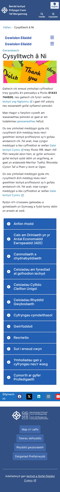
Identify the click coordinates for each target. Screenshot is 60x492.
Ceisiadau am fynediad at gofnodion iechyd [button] (32, 271)
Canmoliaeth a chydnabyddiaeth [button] (28, 256)
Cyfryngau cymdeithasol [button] (33, 315)
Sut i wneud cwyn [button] (28, 349)
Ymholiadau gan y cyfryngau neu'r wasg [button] (31, 362)
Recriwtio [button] (21, 338)
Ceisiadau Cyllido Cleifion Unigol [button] (27, 287)
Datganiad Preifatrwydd (30, 456)
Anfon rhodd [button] (24, 224)
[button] (19, 396)
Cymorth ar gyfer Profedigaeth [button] (27, 377)
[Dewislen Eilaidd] (52, 38)
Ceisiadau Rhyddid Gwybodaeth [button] (29, 302)
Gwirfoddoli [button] (23, 326)
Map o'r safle (30, 429)
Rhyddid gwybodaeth (30, 447)
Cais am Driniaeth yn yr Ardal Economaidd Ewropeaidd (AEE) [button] (32, 239)
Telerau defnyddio (30, 438)
